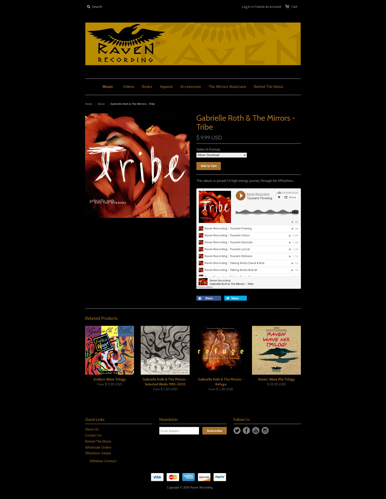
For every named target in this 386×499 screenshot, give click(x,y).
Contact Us (93, 435)
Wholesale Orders (98, 447)
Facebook (246, 430)
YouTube (255, 430)
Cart (295, 7)
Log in (246, 7)
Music (101, 104)
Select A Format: (208, 149)
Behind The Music (98, 441)
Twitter (237, 430)
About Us (92, 429)
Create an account (268, 7)
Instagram (265, 430)
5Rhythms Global (98, 453)
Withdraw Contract (103, 461)
